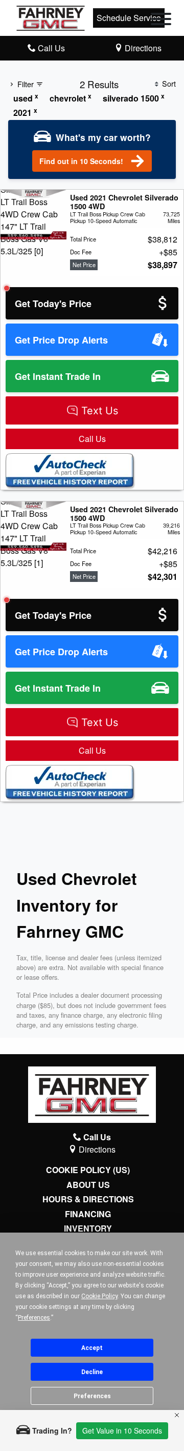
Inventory (88, 1228)
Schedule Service (129, 18)
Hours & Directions (88, 1199)
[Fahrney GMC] (50, 17)
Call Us (92, 439)
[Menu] (161, 20)
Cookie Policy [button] (99, 1296)
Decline (92, 1372)
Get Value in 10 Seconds (122, 1430)
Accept (92, 1348)
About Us (88, 1185)
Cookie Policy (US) (88, 1170)
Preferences (92, 1396)
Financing (88, 1214)
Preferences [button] (34, 1317)
